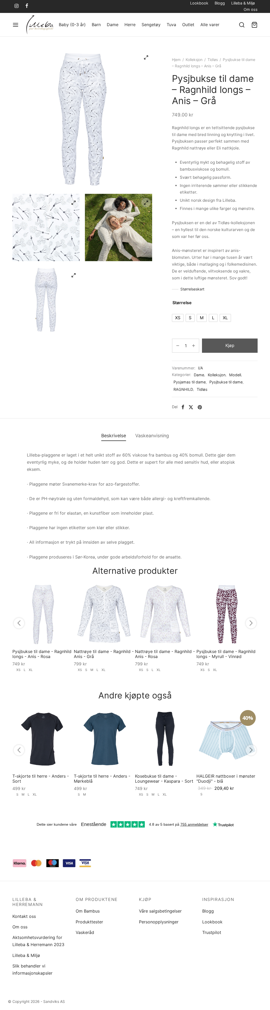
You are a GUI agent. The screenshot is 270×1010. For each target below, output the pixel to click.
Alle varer (209, 24)
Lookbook (199, 3)
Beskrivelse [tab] (113, 435)
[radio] (178, 318)
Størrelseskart (192, 289)
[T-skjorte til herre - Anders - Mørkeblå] (104, 738)
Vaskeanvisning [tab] (152, 435)
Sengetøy (151, 24)
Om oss (251, 9)
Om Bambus (88, 911)
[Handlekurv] (254, 25)
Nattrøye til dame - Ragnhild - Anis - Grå (104, 654)
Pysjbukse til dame (226, 382)
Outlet (188, 24)
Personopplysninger (159, 921)
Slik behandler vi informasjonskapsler (32, 969)
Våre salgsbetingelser (160, 911)
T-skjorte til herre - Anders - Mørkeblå (102, 778)
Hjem (176, 59)
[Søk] (242, 25)
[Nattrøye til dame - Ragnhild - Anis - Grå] (104, 614)
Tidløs (213, 59)
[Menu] (15, 25)
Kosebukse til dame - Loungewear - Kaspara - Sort (164, 778)
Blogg (220, 3)
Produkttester (89, 921)
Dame (112, 24)
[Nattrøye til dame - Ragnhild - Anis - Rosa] (165, 614)
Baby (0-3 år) (72, 24)
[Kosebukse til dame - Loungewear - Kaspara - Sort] (165, 738)
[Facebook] (26, 6)
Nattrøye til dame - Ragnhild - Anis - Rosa (165, 654)
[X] (190, 406)
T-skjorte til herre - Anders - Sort (40, 778)
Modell (235, 375)
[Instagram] (16, 6)
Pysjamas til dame (189, 382)
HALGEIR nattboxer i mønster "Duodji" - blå (225, 778)
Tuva (171, 24)
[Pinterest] (200, 406)
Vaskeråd (85, 932)
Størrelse (182, 302)
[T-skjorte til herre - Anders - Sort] (43, 738)
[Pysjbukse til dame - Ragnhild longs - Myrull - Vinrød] (227, 614)
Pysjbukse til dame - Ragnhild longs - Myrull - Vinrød (225, 654)
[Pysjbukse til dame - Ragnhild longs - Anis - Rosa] (43, 614)
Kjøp (229, 345)
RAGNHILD (183, 389)
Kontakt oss (24, 916)
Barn (96, 24)
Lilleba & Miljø (243, 3)
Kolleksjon (194, 59)
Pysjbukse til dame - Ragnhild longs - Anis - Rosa (41, 654)
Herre (130, 24)
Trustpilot (211, 932)
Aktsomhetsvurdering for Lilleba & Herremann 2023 (38, 941)
